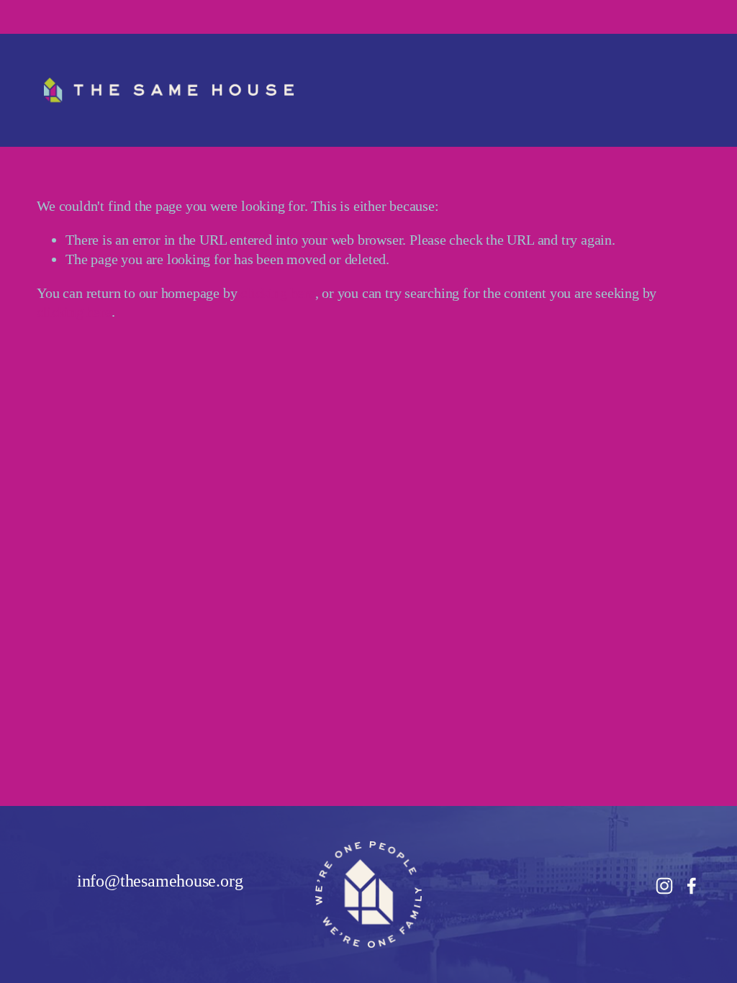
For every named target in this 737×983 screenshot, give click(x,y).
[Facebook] (691, 885)
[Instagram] (664, 885)
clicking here (277, 293)
